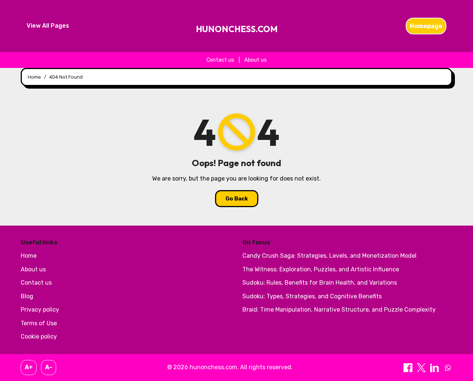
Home (29, 255)
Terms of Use (39, 323)
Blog (27, 296)
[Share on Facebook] (409, 367)
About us (255, 60)
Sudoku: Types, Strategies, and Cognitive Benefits (312, 296)
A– (48, 367)
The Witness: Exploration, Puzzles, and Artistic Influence (320, 269)
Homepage (426, 26)
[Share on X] (422, 367)
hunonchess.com (237, 29)
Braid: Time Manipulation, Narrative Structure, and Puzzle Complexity (339, 309)
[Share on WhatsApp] (447, 367)
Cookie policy (39, 336)
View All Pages (48, 25)
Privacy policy (40, 309)
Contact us (220, 60)
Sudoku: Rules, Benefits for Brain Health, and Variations (319, 282)
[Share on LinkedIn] (435, 367)
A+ (29, 367)
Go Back (236, 198)
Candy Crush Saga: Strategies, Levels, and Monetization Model (329, 255)
